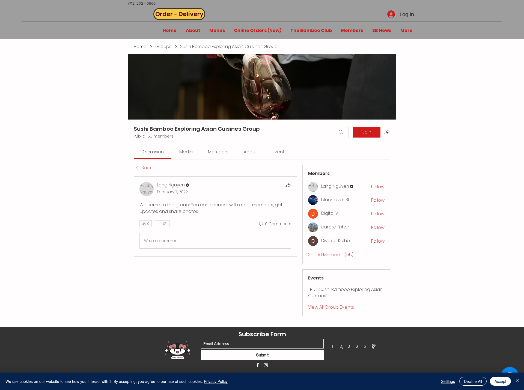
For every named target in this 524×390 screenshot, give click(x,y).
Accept (500, 381)
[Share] (288, 185)
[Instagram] (266, 365)
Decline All (473, 381)
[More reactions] (162, 223)
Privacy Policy (216, 381)
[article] (215, 216)
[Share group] (387, 132)
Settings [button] (448, 381)
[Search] (341, 132)
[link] (152, 152)
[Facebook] (257, 365)
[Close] (517, 381)
